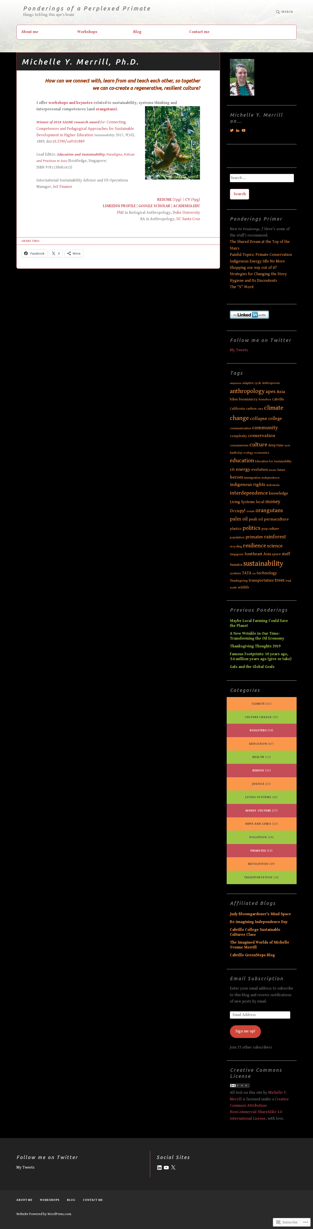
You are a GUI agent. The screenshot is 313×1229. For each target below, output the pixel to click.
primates (254, 537)
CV (187, 199)
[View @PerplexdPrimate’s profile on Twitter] (232, 130)
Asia (281, 392)
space (276, 554)
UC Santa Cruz (188, 219)
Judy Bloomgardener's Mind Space (260, 914)
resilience (254, 545)
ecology (248, 452)
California (237, 409)
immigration (252, 478)
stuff (286, 554)
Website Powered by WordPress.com (43, 1214)
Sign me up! (245, 1031)
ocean (250, 511)
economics (261, 453)
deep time (275, 445)
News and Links (261, 823)
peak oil (256, 519)
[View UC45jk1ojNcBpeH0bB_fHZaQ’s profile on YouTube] (244, 130)
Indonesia (272, 485)
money (272, 502)
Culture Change (261, 717)
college (275, 418)
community (265, 428)
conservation (261, 436)
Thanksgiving (239, 581)
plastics (236, 529)
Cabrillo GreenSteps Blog (252, 955)
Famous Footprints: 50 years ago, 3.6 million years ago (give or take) (260, 656)
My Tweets (239, 350)
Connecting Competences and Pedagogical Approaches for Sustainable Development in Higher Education (85, 128)
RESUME (164, 199)
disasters (261, 730)
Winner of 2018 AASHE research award (68, 122)
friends (272, 470)
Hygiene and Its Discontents (253, 280)
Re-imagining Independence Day (259, 922)
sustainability (263, 563)
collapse (258, 418)
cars (260, 409)
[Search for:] (261, 180)
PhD (120, 212)
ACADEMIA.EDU (186, 206)
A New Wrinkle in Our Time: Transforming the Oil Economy (257, 636)
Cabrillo (278, 399)
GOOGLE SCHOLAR (154, 206)
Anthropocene (271, 383)
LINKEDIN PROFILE (119, 206)
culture (258, 444)
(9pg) (195, 199)
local (260, 501)
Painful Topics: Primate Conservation (261, 254)
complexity (238, 436)
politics (251, 528)
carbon (251, 408)
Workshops (87, 32)
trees (280, 580)
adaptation (235, 383)
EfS (232, 470)
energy (243, 469)
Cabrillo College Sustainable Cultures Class (255, 932)
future (281, 470)
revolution (261, 864)
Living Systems (242, 502)
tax (254, 573)
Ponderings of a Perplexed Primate (87, 8)
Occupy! (238, 510)
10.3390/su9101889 (68, 141)
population (237, 537)
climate (262, 703)
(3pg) (176, 199)
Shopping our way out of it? (253, 267)
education (242, 460)
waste (233, 587)
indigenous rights (247, 484)
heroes (236, 477)
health (261, 757)
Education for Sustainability (273, 461)
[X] (173, 1168)
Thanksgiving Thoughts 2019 (255, 646)
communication (240, 428)
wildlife (243, 587)
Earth (287, 445)
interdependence (249, 493)
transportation (261, 580)
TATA (246, 573)
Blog (137, 32)
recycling (236, 546)
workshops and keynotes (70, 103)
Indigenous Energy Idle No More (257, 261)
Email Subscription (256, 978)
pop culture (270, 529)
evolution (259, 469)
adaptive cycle (251, 383)
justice (261, 784)
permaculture (276, 519)
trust (288, 580)
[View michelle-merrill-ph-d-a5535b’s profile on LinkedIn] (238, 130)
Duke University (186, 212)
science (275, 546)
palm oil (239, 519)
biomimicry (248, 399)
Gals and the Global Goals (252, 667)
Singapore (237, 554)
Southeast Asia (258, 554)
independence (271, 477)
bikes (234, 399)
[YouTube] (166, 1168)
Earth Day (236, 453)
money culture (262, 810)
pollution (261, 837)
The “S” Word (241, 287)
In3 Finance (62, 186)
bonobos (265, 399)
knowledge (278, 493)
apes (271, 392)
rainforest (275, 537)
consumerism (239, 445)
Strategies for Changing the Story (258, 274)
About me (29, 32)
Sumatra (236, 565)
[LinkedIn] (159, 1168)
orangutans (106, 109)
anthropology (247, 391)
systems (235, 573)
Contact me (199, 32)
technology (267, 573)
